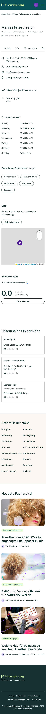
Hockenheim (29, 453)
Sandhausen (7, 465)
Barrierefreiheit (33, 696)
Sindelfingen (29, 441)
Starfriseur (26, 183)
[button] (36, 5)
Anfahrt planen (12, 222)
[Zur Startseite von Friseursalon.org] (12, 4)
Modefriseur (9, 183)
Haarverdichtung (30, 177)
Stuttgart (5, 429)
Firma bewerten (23, 301)
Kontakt (11, 696)
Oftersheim (6, 459)
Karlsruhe (27, 429)
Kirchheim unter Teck (33, 447)
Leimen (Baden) (8, 471)
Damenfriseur (10, 177)
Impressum (36, 699)
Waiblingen (6, 441)
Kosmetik (8, 190)
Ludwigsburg (29, 435)
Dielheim (27, 459)
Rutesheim (28, 465)
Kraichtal (27, 471)
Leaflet (19, 264)
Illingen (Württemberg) (21, 14)
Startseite (5, 14)
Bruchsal (5, 447)
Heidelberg (6, 435)
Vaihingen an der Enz (11, 453)
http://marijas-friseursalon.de (18, 72)
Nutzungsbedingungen (16, 699)
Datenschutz (21, 696)
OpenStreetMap (30, 264)
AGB (28, 699)
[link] (23, 345)
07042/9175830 (13, 66)
